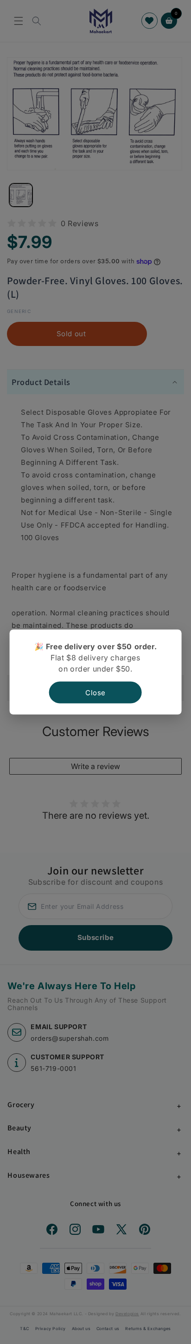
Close (95, 692)
